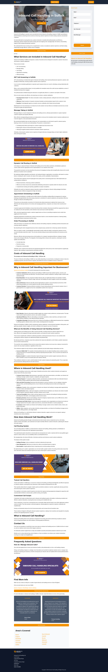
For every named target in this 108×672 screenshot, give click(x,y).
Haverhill (44, 636)
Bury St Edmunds (46, 634)
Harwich (30, 587)
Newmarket (44, 642)
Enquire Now (41, 476)
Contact (91, 2)
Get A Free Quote (41, 625)
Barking (34, 587)
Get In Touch (41, 537)
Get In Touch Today (41, 50)
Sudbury (17, 644)
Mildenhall (44, 640)
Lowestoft (44, 644)
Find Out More (41, 364)
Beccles (44, 638)
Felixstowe (18, 640)
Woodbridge (25, 587)
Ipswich (15, 587)
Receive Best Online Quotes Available (41, 159)
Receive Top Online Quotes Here (41, 263)
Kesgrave (20, 587)
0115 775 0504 (55, 2)
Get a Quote (40, 23)
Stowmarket (18, 642)
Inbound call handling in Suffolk (21, 270)
